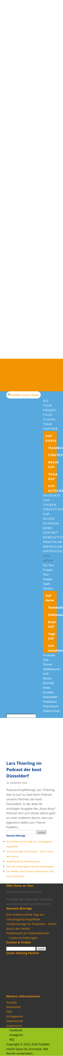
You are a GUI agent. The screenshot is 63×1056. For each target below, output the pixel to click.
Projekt (50, 410)
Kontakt (50, 532)
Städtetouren (52, 669)
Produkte (52, 495)
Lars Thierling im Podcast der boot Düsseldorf (24, 769)
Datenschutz (51, 711)
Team (47, 424)
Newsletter (50, 697)
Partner (50, 429)
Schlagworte (14, 1016)
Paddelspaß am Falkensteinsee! (23, 861)
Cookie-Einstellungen (23, 938)
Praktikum (52, 542)
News (47, 528)
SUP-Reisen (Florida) (51, 518)
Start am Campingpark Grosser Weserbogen (30, 866)
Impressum (52, 547)
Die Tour (48, 565)
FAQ (9, 1012)
